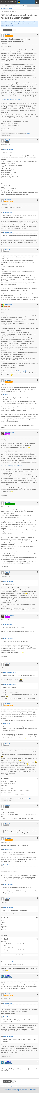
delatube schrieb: (8, 149)
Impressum (4, 1086)
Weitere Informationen (7, 25)
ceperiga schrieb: (8, 1036)
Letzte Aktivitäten (6, 6)
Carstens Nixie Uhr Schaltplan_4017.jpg (11, 99)
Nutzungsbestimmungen (14, 1086)
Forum (16, 6)
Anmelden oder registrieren (8, 1)
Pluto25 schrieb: (8, 212)
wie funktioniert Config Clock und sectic (11, 465)
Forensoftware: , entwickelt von (19, 1089)
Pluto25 (28, 798)
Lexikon (23, 6)
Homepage (21, 371)
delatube (28, 133)
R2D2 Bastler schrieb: (9, 672)
